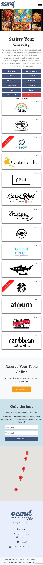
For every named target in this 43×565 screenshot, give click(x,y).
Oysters (31, 90)
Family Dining (11, 80)
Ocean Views (11, 85)
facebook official (22, 534)
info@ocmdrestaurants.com (22, 547)
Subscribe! (21, 439)
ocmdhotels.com (31, 560)
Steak (11, 90)
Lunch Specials (11, 95)
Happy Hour (32, 80)
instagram (22, 537)
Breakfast (31, 76)
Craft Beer (11, 71)
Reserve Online (21, 389)
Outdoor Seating (31, 71)
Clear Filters (32, 95)
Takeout (11, 76)
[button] (16, 490)
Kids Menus (31, 85)
